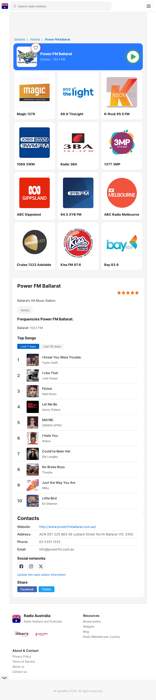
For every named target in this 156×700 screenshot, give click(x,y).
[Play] (133, 56)
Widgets (88, 626)
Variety (24, 310)
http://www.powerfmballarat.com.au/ (67, 527)
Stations (19, 39)
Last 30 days (52, 346)
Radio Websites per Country (101, 636)
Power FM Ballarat (57, 39)
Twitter (46, 589)
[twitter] (41, 566)
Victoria (35, 39)
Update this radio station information (41, 574)
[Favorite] (36, 48)
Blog (86, 631)
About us (18, 666)
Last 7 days (28, 346)
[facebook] (21, 566)
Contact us (19, 671)
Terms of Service (23, 661)
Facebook (27, 589)
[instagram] (31, 566)
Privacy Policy (21, 656)
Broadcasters (92, 621)
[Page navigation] (149, 6)
